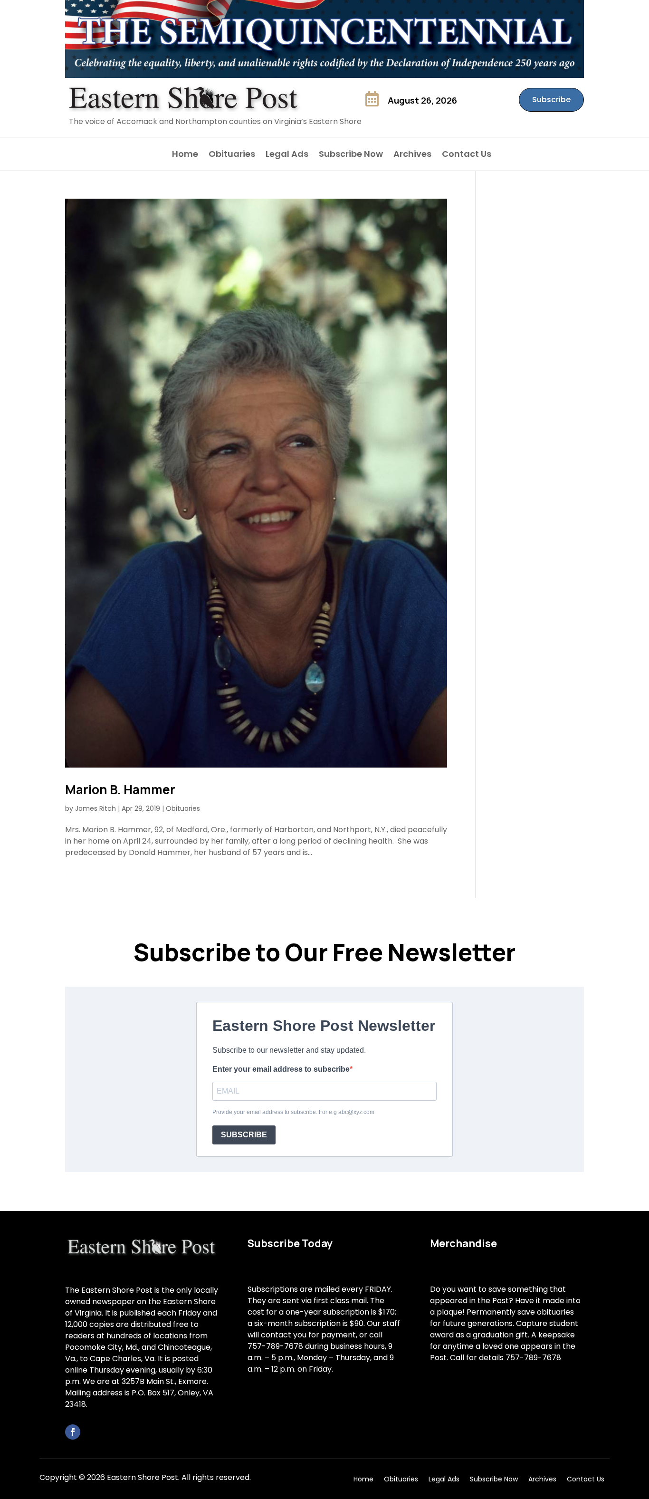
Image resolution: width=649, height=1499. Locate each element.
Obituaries (232, 155)
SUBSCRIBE (244, 1135)
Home (185, 155)
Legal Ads (287, 155)
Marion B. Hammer (120, 789)
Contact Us (466, 155)
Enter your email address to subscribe (281, 1069)
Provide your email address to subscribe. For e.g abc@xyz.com (293, 1112)
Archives (412, 155)
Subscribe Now (351, 155)
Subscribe (551, 99)
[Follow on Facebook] (72, 1432)
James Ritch (95, 808)
